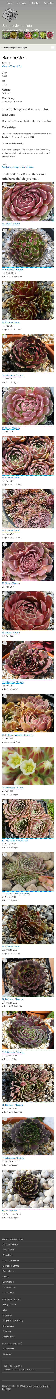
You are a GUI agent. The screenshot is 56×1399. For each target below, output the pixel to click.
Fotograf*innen (9, 1304)
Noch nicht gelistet (11, 1260)
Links (5, 1309)
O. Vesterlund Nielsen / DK (15, 840)
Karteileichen (8, 1249)
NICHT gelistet (9, 1287)
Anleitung (21, 3)
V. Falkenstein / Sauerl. (13, 375)
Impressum (7, 1354)
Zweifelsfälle (8, 1281)
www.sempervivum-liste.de (37, 1386)
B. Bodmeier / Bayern (12, 269)
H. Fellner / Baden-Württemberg (17, 734)
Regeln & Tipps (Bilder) (13, 1320)
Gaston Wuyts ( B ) (11, 66)
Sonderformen (9, 1271)
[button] (28, 220)
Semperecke (8, 1325)
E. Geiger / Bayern (11, 223)
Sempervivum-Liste (17, 25)
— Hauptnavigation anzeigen (14, 47)
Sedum (10, 3)
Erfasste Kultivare (10, 1244)
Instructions (34, 3)
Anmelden (48, 3)
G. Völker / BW (9, 1210)
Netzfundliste (8, 1292)
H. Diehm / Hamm (11, 322)
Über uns (7, 1331)
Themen (6, 1276)
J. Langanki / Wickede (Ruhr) (16, 893)
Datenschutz (8, 1348)
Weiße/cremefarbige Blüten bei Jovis (17, 167)
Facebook (6, 1388)
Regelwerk (7, 1315)
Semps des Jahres (11, 1265)
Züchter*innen (9, 1336)
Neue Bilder (8, 1255)
